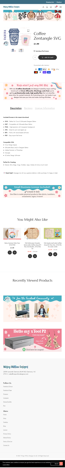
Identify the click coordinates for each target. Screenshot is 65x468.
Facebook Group (8, 386)
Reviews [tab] (28, 108)
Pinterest (5, 394)
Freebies (5, 422)
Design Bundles (7, 402)
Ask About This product (42, 51)
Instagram (6, 398)
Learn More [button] (6, 464)
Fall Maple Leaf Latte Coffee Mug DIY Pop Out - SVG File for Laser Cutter (53, 244)
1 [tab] (16, 42)
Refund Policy (7, 437)
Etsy (4, 405)
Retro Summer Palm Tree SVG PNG (12, 244)
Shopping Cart (50, 2)
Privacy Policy (7, 434)
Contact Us (6, 445)
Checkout (59, 2)
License (5, 430)
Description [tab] (16, 108)
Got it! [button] (56, 463)
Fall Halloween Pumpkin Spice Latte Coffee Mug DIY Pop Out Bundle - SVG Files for (32, 245)
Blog (4, 426)
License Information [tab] (45, 108)
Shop (4, 418)
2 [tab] (18, 42)
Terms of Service (7, 441)
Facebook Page (7, 390)
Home (5, 414)
